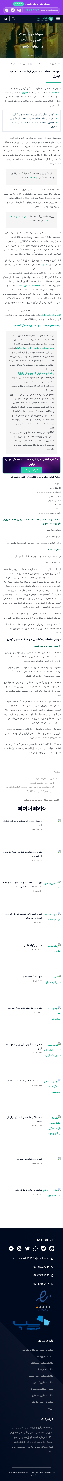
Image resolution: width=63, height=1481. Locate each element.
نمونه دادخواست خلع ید (29, 1159)
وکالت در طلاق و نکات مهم (28, 1190)
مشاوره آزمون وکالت (42, 1402)
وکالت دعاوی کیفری (43, 1382)
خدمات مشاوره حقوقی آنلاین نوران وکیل (35, 348)
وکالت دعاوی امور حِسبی (40, 1376)
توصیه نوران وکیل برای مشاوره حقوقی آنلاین (33, 114)
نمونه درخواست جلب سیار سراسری (24, 1007)
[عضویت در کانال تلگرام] (6, 10)
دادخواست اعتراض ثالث (30, 285)
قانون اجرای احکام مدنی (43, 778)
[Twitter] (27, 1248)
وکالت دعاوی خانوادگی (42, 1363)
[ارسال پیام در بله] (13, 10)
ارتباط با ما (45, 1240)
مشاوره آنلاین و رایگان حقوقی (37, 1350)
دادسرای (44, 264)
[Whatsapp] (35, 1248)
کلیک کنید (18, 4)
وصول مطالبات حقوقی (41, 1389)
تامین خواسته (51, 800)
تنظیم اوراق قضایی (43, 1356)
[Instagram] (19, 1248)
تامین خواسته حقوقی (50, 315)
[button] (31, 10)
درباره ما (46, 1419)
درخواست (56, 92)
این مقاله (34, 177)
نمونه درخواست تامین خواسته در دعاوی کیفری (32, 118)
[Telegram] (11, 1248)
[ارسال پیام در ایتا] (19, 10)
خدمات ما (45, 1341)
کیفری (25, 92)
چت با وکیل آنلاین (33, 945)
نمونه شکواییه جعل (32, 976)
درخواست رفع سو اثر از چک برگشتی (24, 1080)
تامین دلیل (36, 800)
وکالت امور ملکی (45, 1369)
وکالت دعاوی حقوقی (42, 1395)
